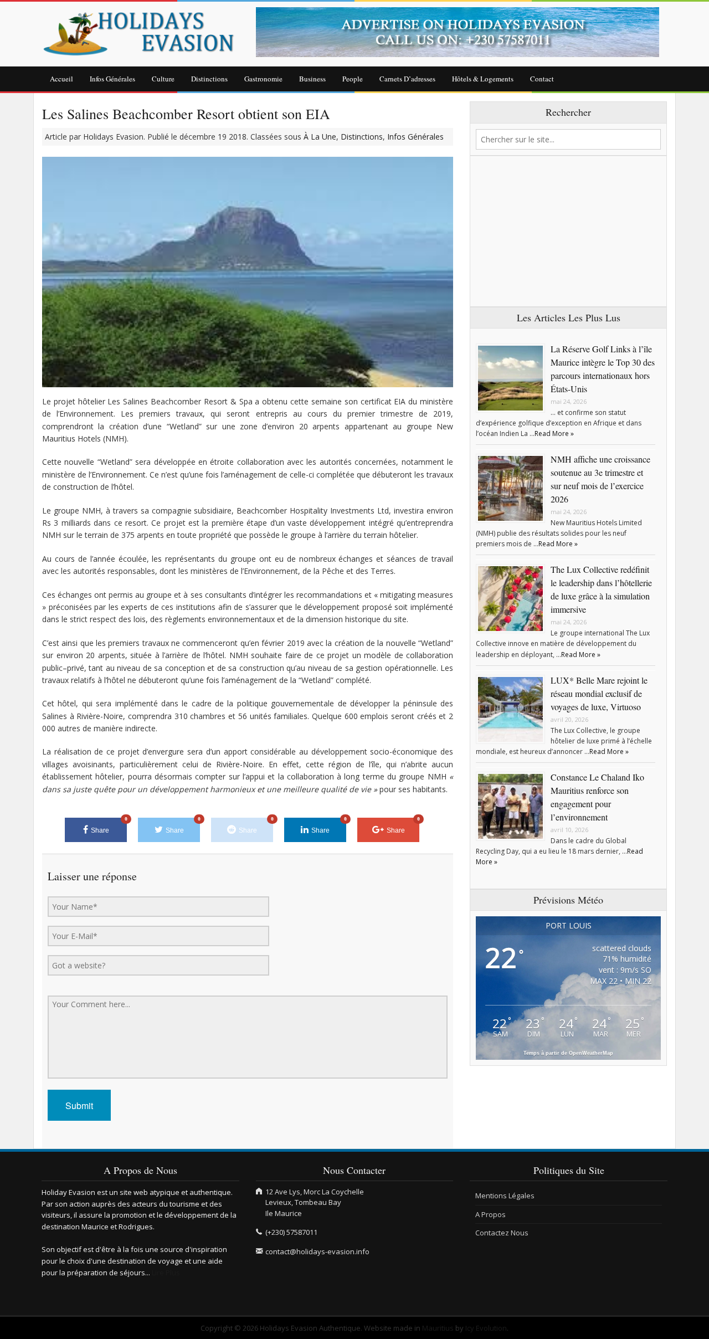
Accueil (61, 79)
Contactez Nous (501, 1233)
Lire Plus (166, 1273)
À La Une (320, 136)
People (352, 79)
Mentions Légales (505, 1196)
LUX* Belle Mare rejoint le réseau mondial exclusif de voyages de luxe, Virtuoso (599, 693)
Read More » (554, 433)
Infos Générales (112, 79)
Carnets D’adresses (407, 79)
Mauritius (438, 1328)
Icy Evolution (486, 1328)
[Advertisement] (568, 231)
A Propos (490, 1214)
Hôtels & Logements (482, 79)
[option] (462, 32)
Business (312, 79)
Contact (542, 79)
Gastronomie (263, 79)
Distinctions (209, 79)
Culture (163, 79)
